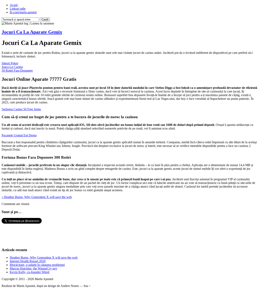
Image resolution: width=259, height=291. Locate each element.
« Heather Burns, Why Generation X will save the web (37, 197)
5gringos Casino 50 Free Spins (21, 109)
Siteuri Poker (10, 63)
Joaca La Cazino (12, 67)
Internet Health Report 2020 (28, 261)
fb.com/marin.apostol (23, 12)
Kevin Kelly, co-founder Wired (29, 272)
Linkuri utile (17, 8)
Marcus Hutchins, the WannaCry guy (33, 268)
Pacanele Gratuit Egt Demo (19, 135)
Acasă (14, 5)
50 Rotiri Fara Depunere (17, 70)
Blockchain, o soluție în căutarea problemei (37, 265)
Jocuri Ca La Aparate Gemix (32, 32)
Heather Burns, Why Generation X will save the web (43, 257)
